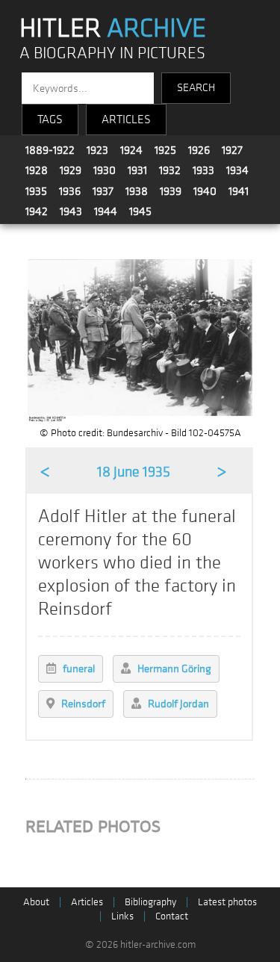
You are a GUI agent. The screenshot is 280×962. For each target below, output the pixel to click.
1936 (70, 191)
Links (122, 916)
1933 (203, 170)
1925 (165, 150)
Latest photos (227, 902)
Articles (87, 902)
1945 (140, 211)
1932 (170, 170)
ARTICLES (126, 119)
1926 (199, 150)
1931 (137, 170)
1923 (97, 150)
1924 (131, 150)
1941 (238, 191)
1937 (103, 191)
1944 (105, 211)
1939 (170, 191)
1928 (36, 170)
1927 (232, 150)
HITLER (112, 28)
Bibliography (150, 902)
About (36, 902)
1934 (237, 170)
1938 (136, 191)
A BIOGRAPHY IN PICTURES (112, 53)
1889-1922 (50, 150)
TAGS (50, 119)
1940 (205, 191)
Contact (171, 916)
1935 (36, 191)
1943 (71, 211)
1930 (104, 170)
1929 (70, 170)
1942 (36, 211)
